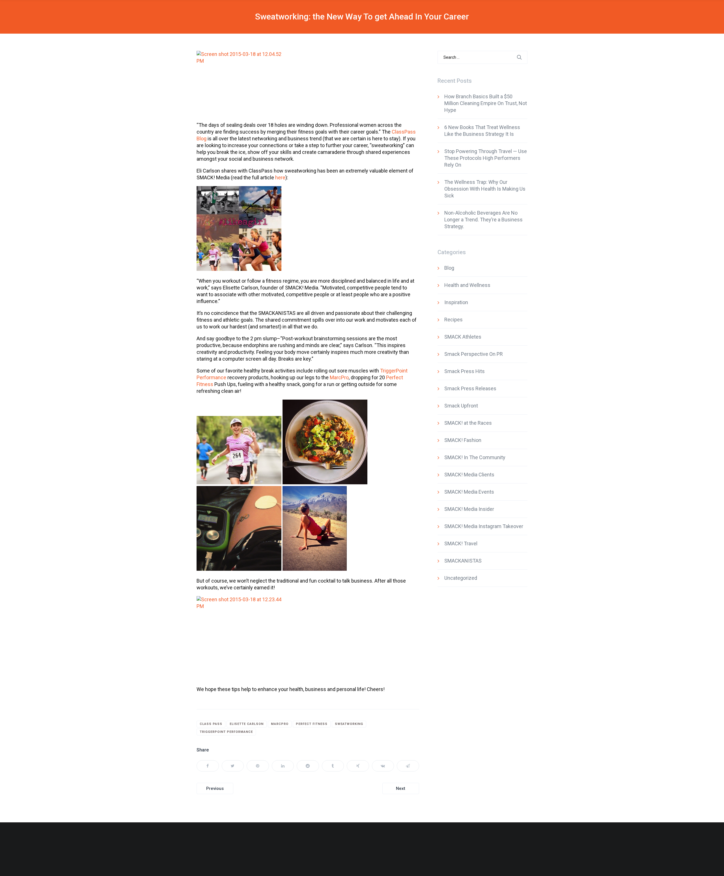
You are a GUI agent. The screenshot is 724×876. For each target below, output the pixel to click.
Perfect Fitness (311, 724)
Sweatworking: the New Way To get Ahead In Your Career (362, 16)
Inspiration (456, 302)
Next (400, 788)
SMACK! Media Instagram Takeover (483, 526)
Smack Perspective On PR (473, 354)
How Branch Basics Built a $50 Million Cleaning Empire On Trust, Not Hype (485, 103)
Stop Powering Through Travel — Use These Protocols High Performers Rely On (485, 158)
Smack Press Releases (470, 388)
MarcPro (339, 377)
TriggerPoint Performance (226, 732)
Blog (449, 268)
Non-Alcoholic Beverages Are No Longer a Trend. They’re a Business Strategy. (483, 219)
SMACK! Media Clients (469, 475)
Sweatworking (349, 724)
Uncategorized (460, 578)
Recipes (453, 319)
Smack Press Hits (464, 371)
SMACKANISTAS (463, 561)
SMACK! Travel (460, 543)
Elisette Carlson (247, 724)
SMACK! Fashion (462, 440)
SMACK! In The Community (474, 457)
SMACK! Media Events (469, 492)
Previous (215, 788)
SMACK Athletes (462, 337)
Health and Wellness (467, 285)
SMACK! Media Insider (469, 509)
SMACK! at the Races (468, 423)
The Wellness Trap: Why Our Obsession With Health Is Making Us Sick (484, 189)
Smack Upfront (461, 406)
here (280, 177)
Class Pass (211, 724)
